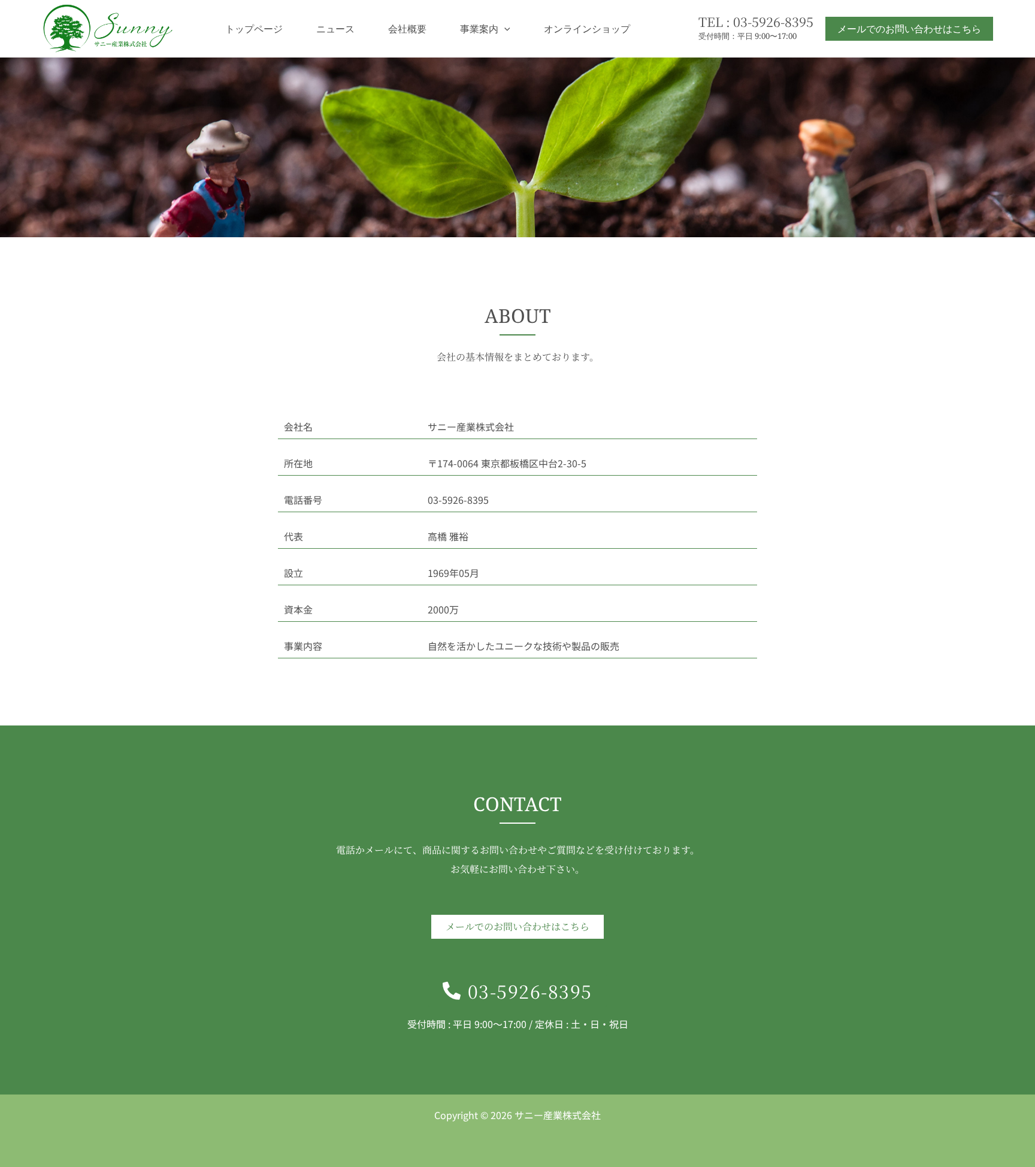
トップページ (254, 28)
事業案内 (479, 28)
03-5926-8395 (773, 21)
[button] (504, 29)
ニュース (335, 28)
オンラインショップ (587, 28)
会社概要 (407, 28)
